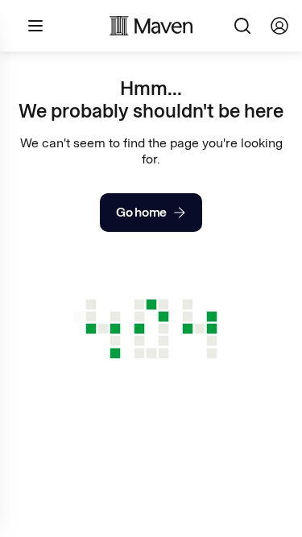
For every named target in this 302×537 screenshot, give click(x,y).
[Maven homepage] (151, 26)
